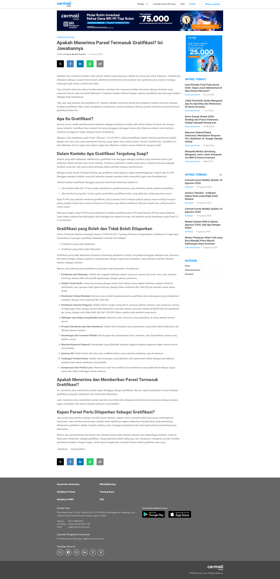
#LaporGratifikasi (78, 449)
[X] (93, 552)
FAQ (182, 4)
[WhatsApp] (60, 552)
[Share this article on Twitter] (60, 63)
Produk (141, 4)
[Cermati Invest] (64, 4)
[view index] (221, 174)
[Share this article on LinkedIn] (80, 63)
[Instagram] (76, 552)
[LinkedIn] (84, 552)
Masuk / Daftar (212, 4)
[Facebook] (101, 552)
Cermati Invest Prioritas (164, 4)
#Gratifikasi (63, 449)
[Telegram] (68, 552)
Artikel (192, 4)
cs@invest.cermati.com (79, 527)
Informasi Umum (65, 37)
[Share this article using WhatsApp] (90, 63)
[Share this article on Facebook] (70, 63)
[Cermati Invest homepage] (208, 567)
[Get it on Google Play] (153, 514)
